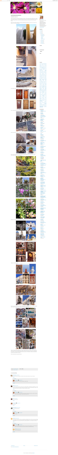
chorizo (40, 67)
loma (42, 83)
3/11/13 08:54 (20, 412)
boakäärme (41, 65)
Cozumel (42, 67)
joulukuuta (42, 34)
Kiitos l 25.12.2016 (42, 212)
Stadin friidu (42, 110)
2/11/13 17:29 (20, 392)
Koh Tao (41, 78)
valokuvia (45, 106)
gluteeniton (41, 69)
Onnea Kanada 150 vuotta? (43, 197)
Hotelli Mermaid (44, 72)
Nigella (43, 88)
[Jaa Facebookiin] (22, 368)
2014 (41, 32)
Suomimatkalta (42, 209)
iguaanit (45, 73)
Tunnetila (42, 122)
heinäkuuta (42, 43)
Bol (42, 65)
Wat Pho (42, 107)
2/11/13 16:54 (15, 398)
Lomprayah (44, 83)
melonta (45, 86)
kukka (43, 80)
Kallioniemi (42, 75)
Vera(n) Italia (42, 230)
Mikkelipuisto (41, 87)
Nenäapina (41, 88)
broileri (45, 65)
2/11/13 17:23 (20, 380)
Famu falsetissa (15, 407)
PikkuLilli (40, 90)
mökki (43, 87)
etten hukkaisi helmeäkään (43, 140)
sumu (43, 100)
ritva (13, 398)
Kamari (43, 75)
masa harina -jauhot (43, 85)
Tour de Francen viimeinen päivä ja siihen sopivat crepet (43, 117)
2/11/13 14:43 (16, 385)
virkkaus (40, 107)
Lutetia (41, 237)
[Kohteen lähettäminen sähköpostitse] (19, 368)
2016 (41, 30)
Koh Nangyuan (44, 77)
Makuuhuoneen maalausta (43, 222)
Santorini (43, 95)
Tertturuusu (41, 103)
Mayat (42, 86)
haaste (45, 70)
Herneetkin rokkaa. (43, 163)
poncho (45, 90)
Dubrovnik (45, 67)
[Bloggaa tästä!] (20, 368)
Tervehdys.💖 (42, 158)
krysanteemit (41, 80)
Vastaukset (15, 378)
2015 (41, 31)
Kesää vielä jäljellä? (42, 217)
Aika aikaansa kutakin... (43, 176)
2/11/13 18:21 (18, 407)
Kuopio (45, 80)
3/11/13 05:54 (17, 418)
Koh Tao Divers (44, 78)
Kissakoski (42, 77)
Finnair (45, 68)
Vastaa (13, 389)
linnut (40, 83)
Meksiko (44, 86)
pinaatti (42, 90)
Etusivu (24, 445)
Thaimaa (45, 103)
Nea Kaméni (45, 87)
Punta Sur (45, 91)
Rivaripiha (42, 130)
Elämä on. (42, 224)
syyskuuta (42, 41)
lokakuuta (42, 40)
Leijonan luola (42, 113)
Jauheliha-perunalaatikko (43, 186)
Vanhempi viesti (36, 445)
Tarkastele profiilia (42, 27)
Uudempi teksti (12, 445)
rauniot (42, 93)
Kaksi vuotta (42, 120)
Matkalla (40, 86)
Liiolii (41, 133)
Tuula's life (14, 418)
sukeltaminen (41, 100)
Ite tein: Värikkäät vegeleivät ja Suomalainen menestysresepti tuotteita (43, 164)
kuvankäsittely (41, 81)
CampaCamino (42, 199)
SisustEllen (42, 154)
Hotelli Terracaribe (42, 73)
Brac (44, 65)
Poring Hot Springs (42, 91)
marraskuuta (42, 35)
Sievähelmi (42, 219)
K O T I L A (42, 227)
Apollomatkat (45, 63)
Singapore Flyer (44, 98)
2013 (41, 33)
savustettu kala (44, 96)
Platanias (44, 90)
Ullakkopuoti (45, 105)
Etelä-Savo (44, 68)
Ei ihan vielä (42, 169)
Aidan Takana (42, 188)
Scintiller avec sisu (42, 125)
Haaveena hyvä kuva (43, 146)
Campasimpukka (43, 115)
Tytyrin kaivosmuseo (42, 105)
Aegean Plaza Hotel (42, 63)
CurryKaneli (14, 4)
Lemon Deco (42, 201)
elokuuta (42, 42)
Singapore (41, 98)
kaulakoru (45, 75)
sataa (45, 95)
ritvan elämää (42, 157)
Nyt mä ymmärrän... (43, 152)
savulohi (40, 96)
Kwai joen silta (44, 81)
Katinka (14, 385)
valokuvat (41, 106)
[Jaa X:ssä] (21, 368)
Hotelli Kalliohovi (41, 72)
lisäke (41, 83)
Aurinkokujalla (42, 149)
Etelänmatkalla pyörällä (43, 167)
